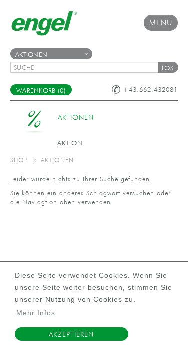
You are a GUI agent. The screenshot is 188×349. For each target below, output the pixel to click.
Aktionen (31, 54)
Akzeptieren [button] (71, 334)
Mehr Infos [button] (35, 313)
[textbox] (87, 67)
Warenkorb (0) (41, 90)
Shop (19, 160)
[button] (167, 67)
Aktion (70, 143)
